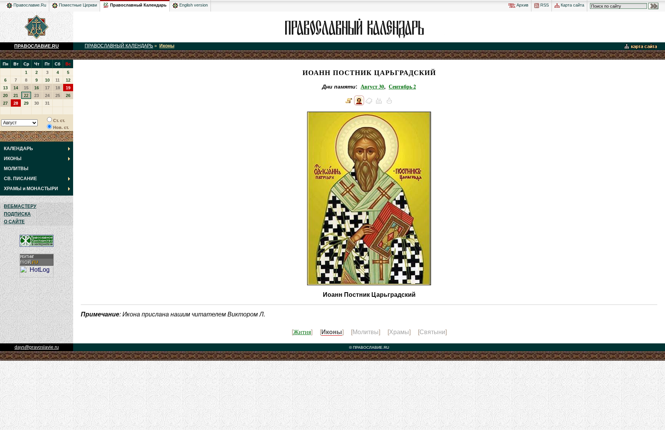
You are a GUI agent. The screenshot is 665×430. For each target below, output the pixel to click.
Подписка (17, 214)
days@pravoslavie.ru (37, 347)
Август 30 (372, 86)
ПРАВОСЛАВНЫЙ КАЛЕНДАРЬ (119, 46)
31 (47, 103)
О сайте (14, 221)
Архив (521, 5)
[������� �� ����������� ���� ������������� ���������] (106, 4)
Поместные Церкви (77, 5)
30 (36, 103)
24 (47, 95)
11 (57, 80)
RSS (544, 5)
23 (36, 95)
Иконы (166, 46)
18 (57, 87)
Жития (302, 332)
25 (57, 95)
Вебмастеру (20, 206)
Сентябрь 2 (402, 86)
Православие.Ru (29, 5)
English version (193, 5)
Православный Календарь (138, 5)
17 (47, 87)
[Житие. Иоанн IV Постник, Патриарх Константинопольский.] (349, 103)
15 (26, 87)
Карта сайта (572, 5)
